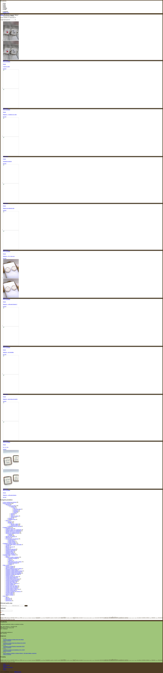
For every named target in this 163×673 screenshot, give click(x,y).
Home (4, 3)
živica (12, 619)
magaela (47, 617)
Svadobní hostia (6, 527)
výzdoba (143, 617)
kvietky (38, 617)
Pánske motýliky (14, 525)
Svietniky (10, 564)
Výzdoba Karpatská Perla (11, 581)
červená (160, 617)
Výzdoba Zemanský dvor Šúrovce (13, 591)
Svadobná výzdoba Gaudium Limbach (14, 570)
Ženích (7, 520)
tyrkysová (130, 660)
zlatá (150, 660)
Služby (4, 6)
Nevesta (7, 504)
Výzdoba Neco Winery (11, 582)
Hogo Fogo (26, 660)
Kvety (4, 596)
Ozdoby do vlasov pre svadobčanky (14, 529)
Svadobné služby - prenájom (9, 554)
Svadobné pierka (9, 528)
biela (2, 617)
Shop (2, 15)
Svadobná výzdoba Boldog (12, 569)
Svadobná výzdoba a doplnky (9, 543)
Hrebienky (13, 513)
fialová (18, 617)
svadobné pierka (123, 617)
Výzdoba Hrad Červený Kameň (13, 578)
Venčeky (13, 517)
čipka (2, 619)
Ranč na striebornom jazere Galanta (14, 568)
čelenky (153, 617)
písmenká (97, 617)
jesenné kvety (9, 600)
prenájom (81, 617)
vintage (135, 660)
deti (16, 617)
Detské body (11, 540)
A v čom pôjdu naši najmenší (12, 538)
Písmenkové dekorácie (11, 549)
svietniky (7, 545)
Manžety (10, 521)
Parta (12, 514)
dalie (7, 597)
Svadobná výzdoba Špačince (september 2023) (13, 646)
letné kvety (8, 599)
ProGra (84, 617)
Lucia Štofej (43, 617)
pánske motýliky (89, 617)
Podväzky (10, 518)
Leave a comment (7, 640)
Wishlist (4, 669)
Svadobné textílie (10, 552)
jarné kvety (8, 598)
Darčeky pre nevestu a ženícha (12, 532)
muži (74, 617)
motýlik (58, 617)
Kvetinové (15, 510)
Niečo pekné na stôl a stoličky (14, 561)
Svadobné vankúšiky (10, 553)
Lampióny (10, 560)
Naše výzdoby (6, 565)
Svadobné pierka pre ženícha (14, 526)
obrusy (7, 556)
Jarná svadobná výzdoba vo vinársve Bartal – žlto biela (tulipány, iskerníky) (19, 653)
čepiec (157, 660)
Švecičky (5, 619)
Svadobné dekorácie (12, 562)
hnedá (23, 617)
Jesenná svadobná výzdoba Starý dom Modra (13, 639)
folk (21, 617)
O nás (4, 4)
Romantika (15, 511)
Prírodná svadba (9, 592)
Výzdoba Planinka (10, 584)
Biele (14, 508)
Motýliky (10, 522)
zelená (147, 617)
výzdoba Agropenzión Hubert (12, 576)
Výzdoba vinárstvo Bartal (11, 588)
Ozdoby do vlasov (12, 505)
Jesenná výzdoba (9, 567)
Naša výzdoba (6, 665)
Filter (26, 605)
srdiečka (105, 617)
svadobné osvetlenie (12, 558)
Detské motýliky (11, 542)
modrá (55, 617)
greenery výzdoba (10, 566)
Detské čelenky (11, 541)
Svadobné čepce (12, 519)
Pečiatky (8, 548)
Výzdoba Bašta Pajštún (11, 577)
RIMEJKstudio (17, 671)
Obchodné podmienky (8, 667)
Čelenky (12, 506)
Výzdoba (5, 8)
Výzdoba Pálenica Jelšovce (12, 583)
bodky (5, 617)
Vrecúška (10, 535)
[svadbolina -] (3, 1)
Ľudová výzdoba (9, 593)
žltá (14, 619)
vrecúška (139, 617)
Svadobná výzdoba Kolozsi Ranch (13, 572)
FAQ (4, 668)
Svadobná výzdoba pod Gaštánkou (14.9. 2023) (14, 649)
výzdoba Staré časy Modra (12, 585)
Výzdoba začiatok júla (10, 590)
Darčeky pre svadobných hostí (12, 533)
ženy (9, 619)
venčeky (133, 660)
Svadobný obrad (9, 575)
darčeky (13, 617)
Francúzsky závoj (17, 509)
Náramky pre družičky (10, 536)
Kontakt (4, 9)
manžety (52, 617)
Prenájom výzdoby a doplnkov (12, 557)
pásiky (93, 660)
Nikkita (77, 617)
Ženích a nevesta (7, 503)
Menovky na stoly (9, 546)
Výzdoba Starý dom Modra (12, 586)
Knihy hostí (8, 537)
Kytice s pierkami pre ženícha (9, 502)
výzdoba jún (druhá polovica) (12, 580)
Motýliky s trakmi (14, 524)
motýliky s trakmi (69, 617)
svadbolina (113, 617)
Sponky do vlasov (15, 516)
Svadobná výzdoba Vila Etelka (12, 574)
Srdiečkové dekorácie (10, 550)
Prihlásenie (5, 11)
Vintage (15, 512)
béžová (9, 617)
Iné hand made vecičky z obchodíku (13, 544)
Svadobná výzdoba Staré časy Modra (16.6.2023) (14, 643)
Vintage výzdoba (9, 594)
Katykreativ (34, 617)
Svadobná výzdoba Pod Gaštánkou (14, 573)
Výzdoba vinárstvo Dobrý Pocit (13, 589)
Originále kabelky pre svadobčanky (13, 530)
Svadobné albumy (10, 551)
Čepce (9, 559)
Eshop (4, 5)
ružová (101, 617)
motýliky (63, 617)
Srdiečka (10, 534)
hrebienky (29, 617)
